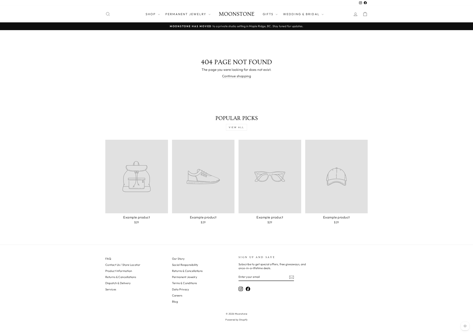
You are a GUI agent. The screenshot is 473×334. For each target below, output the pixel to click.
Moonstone (236, 14)
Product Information (118, 271)
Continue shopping (236, 76)
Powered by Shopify (236, 319)
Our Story (178, 258)
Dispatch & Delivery (118, 283)
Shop (151, 14)
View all (236, 127)
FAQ (108, 258)
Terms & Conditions (184, 283)
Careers (177, 295)
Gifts (269, 14)
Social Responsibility (185, 265)
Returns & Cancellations (120, 277)
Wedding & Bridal (302, 14)
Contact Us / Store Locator (122, 265)
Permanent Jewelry (186, 14)
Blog (175, 301)
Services (110, 289)
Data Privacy (180, 289)
